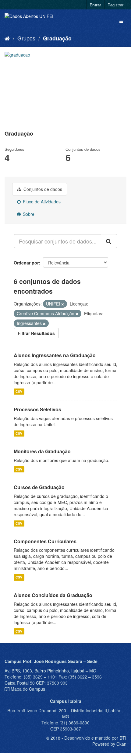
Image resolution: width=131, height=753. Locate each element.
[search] (109, 241)
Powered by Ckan (109, 744)
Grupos (26, 38)
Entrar (95, 5)
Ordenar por (26, 263)
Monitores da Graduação (42, 451)
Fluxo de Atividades (41, 202)
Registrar (115, 5)
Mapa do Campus (28, 689)
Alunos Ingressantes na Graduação (55, 355)
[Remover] (62, 304)
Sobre (28, 214)
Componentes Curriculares (45, 541)
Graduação (57, 38)
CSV (19, 391)
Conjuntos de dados (42, 189)
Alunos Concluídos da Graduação (53, 595)
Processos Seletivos (37, 409)
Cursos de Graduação (39, 487)
